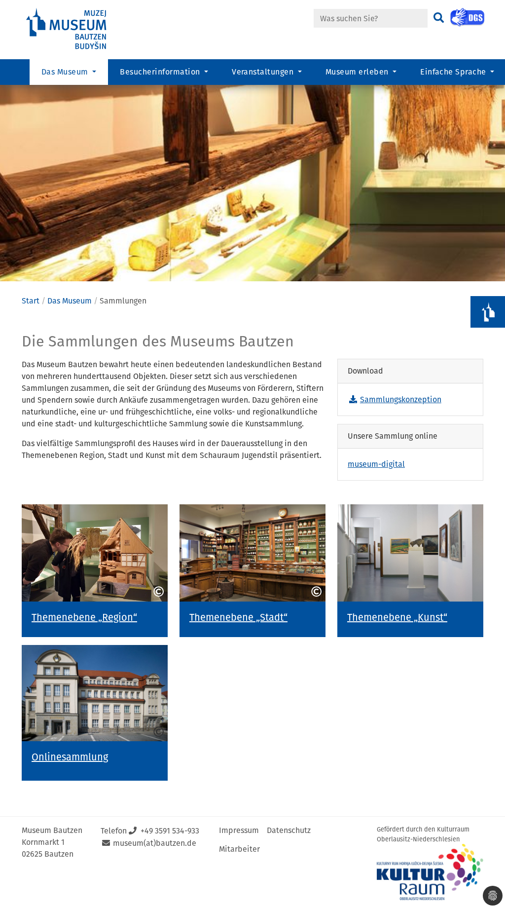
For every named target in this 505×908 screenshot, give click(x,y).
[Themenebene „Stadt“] (252, 553)
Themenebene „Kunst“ (397, 617)
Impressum (239, 830)
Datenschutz (289, 830)
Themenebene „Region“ (84, 617)
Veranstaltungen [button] (264, 71)
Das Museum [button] (65, 71)
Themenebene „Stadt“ (238, 617)
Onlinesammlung (70, 757)
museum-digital (376, 464)
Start (30, 300)
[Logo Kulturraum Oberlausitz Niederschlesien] (430, 872)
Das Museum (69, 300)
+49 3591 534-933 (170, 830)
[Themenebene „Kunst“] (410, 553)
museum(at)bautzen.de (154, 843)
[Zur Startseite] (75, 29)
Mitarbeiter (239, 849)
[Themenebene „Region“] (95, 553)
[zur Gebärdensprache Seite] (467, 17)
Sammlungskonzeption (400, 399)
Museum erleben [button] (358, 71)
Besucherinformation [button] (161, 71)
